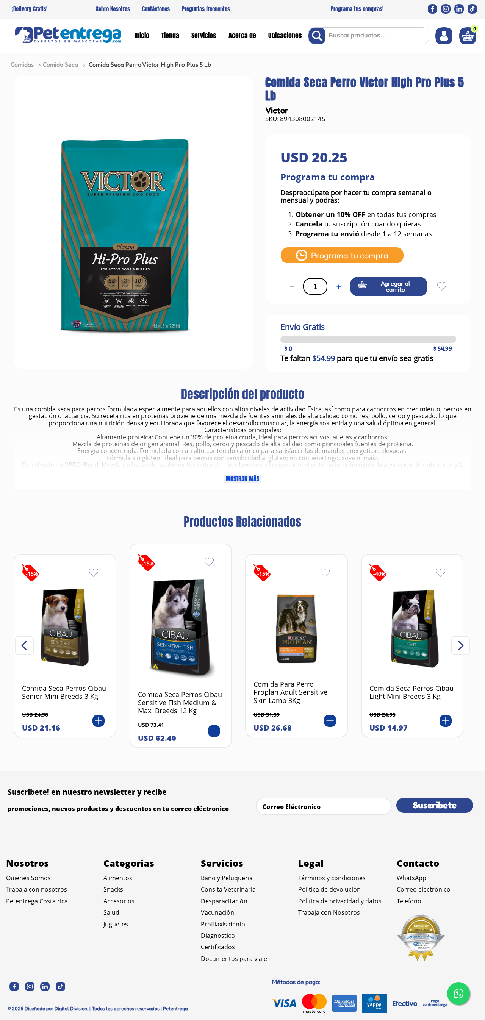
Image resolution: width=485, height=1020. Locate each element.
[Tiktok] (472, 9)
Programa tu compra (349, 255)
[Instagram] (446, 9)
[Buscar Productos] (318, 36)
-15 (32, 573)
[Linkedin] (459, 9)
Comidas (22, 64)
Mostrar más (242, 479)
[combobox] (368, 35)
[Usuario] (443, 35)
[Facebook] (432, 9)
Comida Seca (60, 64)
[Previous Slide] (24, 645)
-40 (379, 573)
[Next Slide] (460, 645)
